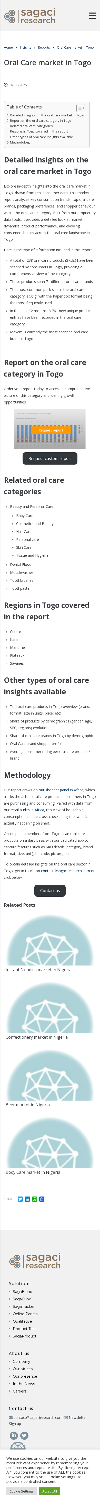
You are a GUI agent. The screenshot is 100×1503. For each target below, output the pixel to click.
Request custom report (50, 458)
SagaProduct (24, 1336)
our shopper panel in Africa (61, 789)
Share (8, 1199)
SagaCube (22, 1299)
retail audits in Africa (27, 809)
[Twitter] (24, 1435)
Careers (19, 1391)
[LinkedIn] (14, 1435)
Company (21, 1361)
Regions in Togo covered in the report (39, 131)
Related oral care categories (31, 126)
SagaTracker (24, 1306)
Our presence (25, 1376)
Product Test (24, 1329)
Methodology (20, 142)
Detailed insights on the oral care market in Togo (47, 115)
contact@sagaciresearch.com (65, 870)
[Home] (29, 15)
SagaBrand (22, 1292)
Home (8, 47)
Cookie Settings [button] (21, 1491)
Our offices (23, 1369)
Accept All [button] (49, 1491)
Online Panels (25, 1314)
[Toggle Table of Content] (78, 108)
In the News (24, 1384)
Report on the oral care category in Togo (40, 120)
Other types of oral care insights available (41, 137)
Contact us (50, 890)
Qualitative (22, 1321)
